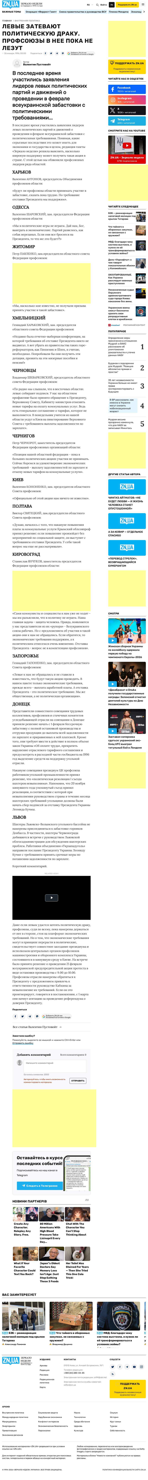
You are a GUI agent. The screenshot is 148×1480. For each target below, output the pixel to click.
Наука (77, 1412)
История (114, 1417)
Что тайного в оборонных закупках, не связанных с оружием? (120, 231)
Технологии (80, 1417)
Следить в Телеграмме (42, 1185)
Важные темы (11, 12)
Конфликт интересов (48, 1421)
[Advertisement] (51, 283)
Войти (103, 5)
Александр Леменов (15, 1344)
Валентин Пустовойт (37, 64)
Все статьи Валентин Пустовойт (35, 1027)
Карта (43, 1387)
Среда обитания (82, 1421)
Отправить (77, 1081)
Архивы (43, 1365)
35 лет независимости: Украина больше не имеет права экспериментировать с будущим (122, 386)
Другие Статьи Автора (124, 474)
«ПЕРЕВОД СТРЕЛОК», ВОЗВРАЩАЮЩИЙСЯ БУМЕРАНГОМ (122, 562)
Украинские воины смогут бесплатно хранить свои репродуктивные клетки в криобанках (120, 313)
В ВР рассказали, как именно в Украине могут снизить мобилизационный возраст (122, 405)
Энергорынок (8, 1426)
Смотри (113, 613)
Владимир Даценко (62, 1344)
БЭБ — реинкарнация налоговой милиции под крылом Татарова (122, 216)
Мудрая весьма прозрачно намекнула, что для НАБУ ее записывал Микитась (121, 423)
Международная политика (15, 1417)
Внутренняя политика (13, 1412)
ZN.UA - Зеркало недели (127, 157)
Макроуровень (9, 1421)
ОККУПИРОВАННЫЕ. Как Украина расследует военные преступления (120, 279)
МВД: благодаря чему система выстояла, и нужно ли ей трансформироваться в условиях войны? (121, 247)
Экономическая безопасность (53, 1426)
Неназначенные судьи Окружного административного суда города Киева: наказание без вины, (121, 295)
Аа (112, 5)
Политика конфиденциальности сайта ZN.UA (124, 1470)
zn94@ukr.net (100, 1377)
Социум (114, 1412)
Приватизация (9, 1430)
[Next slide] (143, 11)
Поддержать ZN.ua (127, 5)
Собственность (117, 1430)
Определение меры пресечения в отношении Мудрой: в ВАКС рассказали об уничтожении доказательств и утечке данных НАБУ (122, 347)
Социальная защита (48, 1412)
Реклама (44, 1375)
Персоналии (44, 1430)
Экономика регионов (12, 1435)
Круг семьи (115, 1421)
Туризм (113, 1426)
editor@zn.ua (70, 1385)
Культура (78, 1430)
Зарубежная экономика (50, 1417)
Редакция (44, 1370)
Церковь (78, 1426)
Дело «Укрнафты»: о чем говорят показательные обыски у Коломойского (121, 264)
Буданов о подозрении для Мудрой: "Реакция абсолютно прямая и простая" (121, 367)
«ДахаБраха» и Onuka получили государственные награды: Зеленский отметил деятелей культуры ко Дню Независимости (127, 697)
